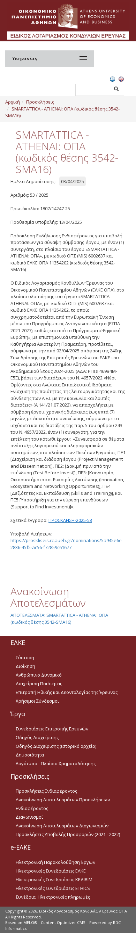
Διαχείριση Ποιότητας (39, 683)
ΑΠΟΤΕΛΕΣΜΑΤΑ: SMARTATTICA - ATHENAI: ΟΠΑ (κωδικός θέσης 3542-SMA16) (59, 618)
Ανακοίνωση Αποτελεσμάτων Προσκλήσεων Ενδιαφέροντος (63, 803)
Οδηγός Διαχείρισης (37, 737)
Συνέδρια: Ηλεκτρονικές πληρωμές (53, 897)
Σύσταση (25, 657)
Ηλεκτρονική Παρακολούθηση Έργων (55, 862)
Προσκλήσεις (40, 102)
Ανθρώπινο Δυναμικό (39, 675)
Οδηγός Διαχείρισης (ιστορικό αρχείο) (56, 746)
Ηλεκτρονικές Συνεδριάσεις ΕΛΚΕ (51, 871)
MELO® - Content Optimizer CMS (54, 922)
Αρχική (12, 102)
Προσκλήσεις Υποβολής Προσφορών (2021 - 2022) (68, 834)
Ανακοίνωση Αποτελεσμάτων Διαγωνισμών (62, 825)
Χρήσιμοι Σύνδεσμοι (37, 701)
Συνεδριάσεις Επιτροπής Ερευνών (52, 729)
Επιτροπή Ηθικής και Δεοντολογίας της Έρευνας (67, 692)
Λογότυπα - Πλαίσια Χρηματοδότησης (56, 763)
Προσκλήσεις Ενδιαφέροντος (46, 791)
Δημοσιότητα (30, 755)
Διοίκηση (25, 666)
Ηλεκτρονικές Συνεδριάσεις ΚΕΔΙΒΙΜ (54, 879)
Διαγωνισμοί (29, 817)
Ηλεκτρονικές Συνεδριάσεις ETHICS (53, 888)
